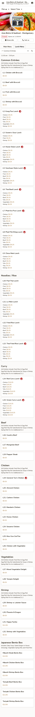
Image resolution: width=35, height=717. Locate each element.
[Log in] (32, 3)
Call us (26, 40)
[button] (17, 74)
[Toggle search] (32, 51)
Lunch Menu (19, 47)
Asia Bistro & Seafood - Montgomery (17, 2)
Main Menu (7, 47)
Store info (10, 40)
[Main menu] (3, 3)
